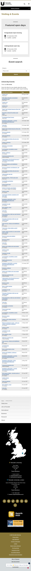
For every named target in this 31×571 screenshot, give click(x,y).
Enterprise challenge (6, 268)
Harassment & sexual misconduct (15, 554)
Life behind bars (5, 345)
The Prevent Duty (15, 548)
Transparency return (15, 550)
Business (4, 413)
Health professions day (7, 260)
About (3, 420)
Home (2, 400)
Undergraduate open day (7, 174)
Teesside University (6, 4)
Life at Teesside (5, 406)
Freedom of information (15, 541)
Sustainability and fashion (7, 181)
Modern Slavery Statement (15, 545)
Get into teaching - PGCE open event (10, 177)
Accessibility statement (15, 552)
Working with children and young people (10, 246)
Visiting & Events (15, 8)
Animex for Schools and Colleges (9, 188)
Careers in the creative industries (9, 319)
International (4, 410)
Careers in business (6, 142)
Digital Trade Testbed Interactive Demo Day (11, 109)
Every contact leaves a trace (8, 349)
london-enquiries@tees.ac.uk (16, 494)
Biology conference (6, 152)
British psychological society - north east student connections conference (10, 323)
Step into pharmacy (6, 135)
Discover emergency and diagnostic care (10, 167)
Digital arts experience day (7, 274)
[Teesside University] (19, 443)
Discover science (5, 239)
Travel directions (15, 471)
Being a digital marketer (7, 286)
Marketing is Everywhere (7, 145)
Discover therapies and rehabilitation (9, 164)
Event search (15, 62)
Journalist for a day (6, 204)
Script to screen (5, 191)
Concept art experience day (8, 156)
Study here (4, 403)
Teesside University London (16, 480)
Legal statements (15, 539)
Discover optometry (6, 132)
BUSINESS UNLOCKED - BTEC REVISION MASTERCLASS (9, 200)
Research (4, 416)
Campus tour (5, 94)
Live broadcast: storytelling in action (9, 149)
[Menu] (28, 4)
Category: (4, 68)
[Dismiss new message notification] (29, 563)
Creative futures (5, 377)
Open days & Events (15, 561)
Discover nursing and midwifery (8, 236)
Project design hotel (6, 184)
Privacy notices (15, 537)
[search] (24, 4)
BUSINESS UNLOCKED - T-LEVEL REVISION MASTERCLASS (9, 121)
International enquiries (16, 477)
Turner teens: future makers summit (9, 228)
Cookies (15, 543)
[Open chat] (29, 568)
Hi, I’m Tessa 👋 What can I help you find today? (17, 565)
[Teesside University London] (22, 453)
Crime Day (4, 125)
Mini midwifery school (6, 207)
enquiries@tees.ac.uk (16, 475)
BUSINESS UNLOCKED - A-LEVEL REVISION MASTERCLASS (9, 264)
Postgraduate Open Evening (8, 117)
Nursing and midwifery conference (9, 352)
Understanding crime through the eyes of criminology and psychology (10, 160)
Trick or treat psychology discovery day (10, 139)
